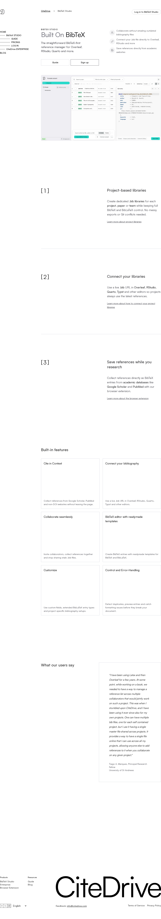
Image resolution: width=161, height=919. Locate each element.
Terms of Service (136, 905)
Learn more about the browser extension (128, 398)
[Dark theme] (5, 906)
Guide (55, 62)
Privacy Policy (154, 905)
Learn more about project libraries (124, 221)
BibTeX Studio (7, 881)
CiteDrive (45, 11)
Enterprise (5, 884)
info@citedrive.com (77, 906)
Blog (30, 884)
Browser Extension (9, 887)
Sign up (85, 62)
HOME (3, 31)
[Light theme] (2, 906)
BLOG (3, 52)
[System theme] (9, 906)
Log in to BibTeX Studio (146, 12)
